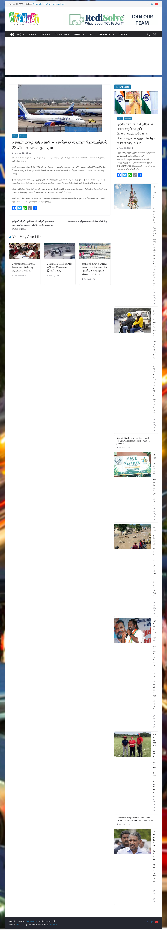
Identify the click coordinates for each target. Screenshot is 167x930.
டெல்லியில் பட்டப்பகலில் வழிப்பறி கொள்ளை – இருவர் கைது (59, 267)
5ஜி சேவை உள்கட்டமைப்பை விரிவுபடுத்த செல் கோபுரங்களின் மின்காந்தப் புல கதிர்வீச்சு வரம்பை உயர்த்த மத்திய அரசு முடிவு (154, 236)
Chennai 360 (61, 34)
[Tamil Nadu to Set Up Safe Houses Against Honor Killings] (132, 867)
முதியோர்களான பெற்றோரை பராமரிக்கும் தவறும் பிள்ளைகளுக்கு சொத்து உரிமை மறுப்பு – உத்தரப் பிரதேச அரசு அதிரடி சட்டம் (136, 133)
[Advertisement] (83, 57)
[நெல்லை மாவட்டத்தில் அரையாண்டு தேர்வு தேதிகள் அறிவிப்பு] (24, 244)
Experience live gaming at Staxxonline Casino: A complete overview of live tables (135, 819)
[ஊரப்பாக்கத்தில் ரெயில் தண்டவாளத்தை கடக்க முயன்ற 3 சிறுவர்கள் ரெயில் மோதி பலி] (95, 244)
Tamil (15, 136)
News (31, 34)
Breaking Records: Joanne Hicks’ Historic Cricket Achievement (154, 763)
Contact (123, 34)
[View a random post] (155, 34)
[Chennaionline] (12, 34)
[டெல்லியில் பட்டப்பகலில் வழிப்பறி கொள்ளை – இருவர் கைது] (59, 244)
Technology (105, 34)
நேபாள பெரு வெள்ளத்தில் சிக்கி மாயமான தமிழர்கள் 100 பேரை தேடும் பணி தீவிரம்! (154, 561)
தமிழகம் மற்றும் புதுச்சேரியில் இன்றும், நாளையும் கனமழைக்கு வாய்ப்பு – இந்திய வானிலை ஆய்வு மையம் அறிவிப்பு (33, 225)
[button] (22, 34)
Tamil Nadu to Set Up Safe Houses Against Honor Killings (154, 857)
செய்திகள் (23, 136)
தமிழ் (19, 34)
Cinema (44, 34)
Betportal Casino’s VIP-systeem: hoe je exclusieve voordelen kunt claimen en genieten (133, 441)
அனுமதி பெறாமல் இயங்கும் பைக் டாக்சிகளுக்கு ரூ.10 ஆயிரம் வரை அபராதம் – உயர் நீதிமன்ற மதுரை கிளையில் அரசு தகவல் (154, 362)
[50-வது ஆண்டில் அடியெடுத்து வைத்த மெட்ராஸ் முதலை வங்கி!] (132, 487)
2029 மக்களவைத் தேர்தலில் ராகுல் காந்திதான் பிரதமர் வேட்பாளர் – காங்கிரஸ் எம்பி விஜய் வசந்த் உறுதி (154, 665)
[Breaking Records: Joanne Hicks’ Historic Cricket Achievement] (132, 772)
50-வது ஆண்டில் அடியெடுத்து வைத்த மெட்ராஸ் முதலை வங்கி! (154, 478)
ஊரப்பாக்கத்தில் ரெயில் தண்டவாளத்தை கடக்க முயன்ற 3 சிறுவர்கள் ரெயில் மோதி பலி (94, 269)
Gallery (78, 34)
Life (90, 34)
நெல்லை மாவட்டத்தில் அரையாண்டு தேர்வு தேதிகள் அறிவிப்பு (23, 267)
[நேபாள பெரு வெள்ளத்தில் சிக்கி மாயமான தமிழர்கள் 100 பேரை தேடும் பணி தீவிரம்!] (132, 570)
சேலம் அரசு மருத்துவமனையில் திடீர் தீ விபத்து (87, 221)
